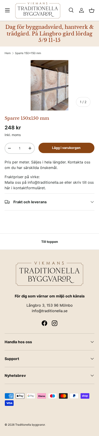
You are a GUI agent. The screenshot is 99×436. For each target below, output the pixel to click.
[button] (92, 10)
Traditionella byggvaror (30, 424)
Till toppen (49, 242)
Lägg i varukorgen (66, 148)
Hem (8, 53)
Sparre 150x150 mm (28, 53)
